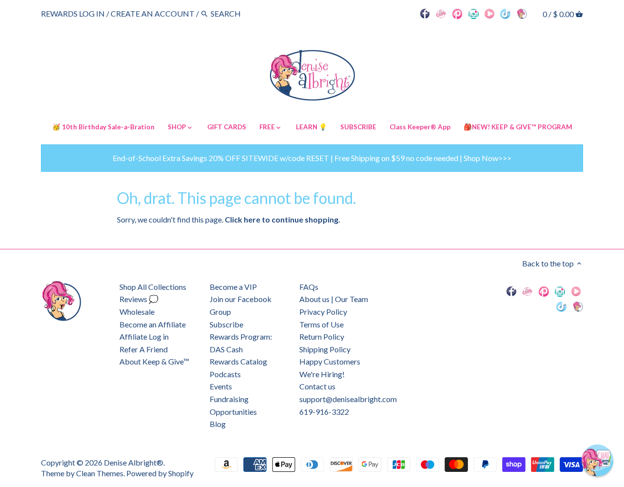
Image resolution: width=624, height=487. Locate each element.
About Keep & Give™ (154, 361)
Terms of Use (321, 324)
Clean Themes (99, 473)
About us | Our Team (333, 299)
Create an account (153, 13)
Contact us (317, 386)
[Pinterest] (457, 13)
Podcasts (225, 374)
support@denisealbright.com (348, 399)
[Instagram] (473, 13)
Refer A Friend (143, 349)
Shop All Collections (152, 286)
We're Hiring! (322, 374)
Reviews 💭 (138, 299)
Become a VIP (233, 286)
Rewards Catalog (238, 361)
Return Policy (321, 336)
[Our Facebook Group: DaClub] (441, 13)
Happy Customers (329, 361)
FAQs (308, 286)
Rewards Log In (73, 13)
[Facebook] (425, 13)
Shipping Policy (325, 349)
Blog (218, 423)
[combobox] (237, 13)
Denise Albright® (133, 462)
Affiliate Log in (144, 336)
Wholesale (137, 311)
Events (221, 386)
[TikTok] (505, 13)
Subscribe (226, 324)
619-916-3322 (324, 411)
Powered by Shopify (160, 473)
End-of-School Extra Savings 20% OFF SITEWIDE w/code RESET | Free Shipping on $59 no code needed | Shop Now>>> (312, 157)
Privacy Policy (323, 311)
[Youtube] (489, 13)
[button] (597, 460)
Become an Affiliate (152, 324)
